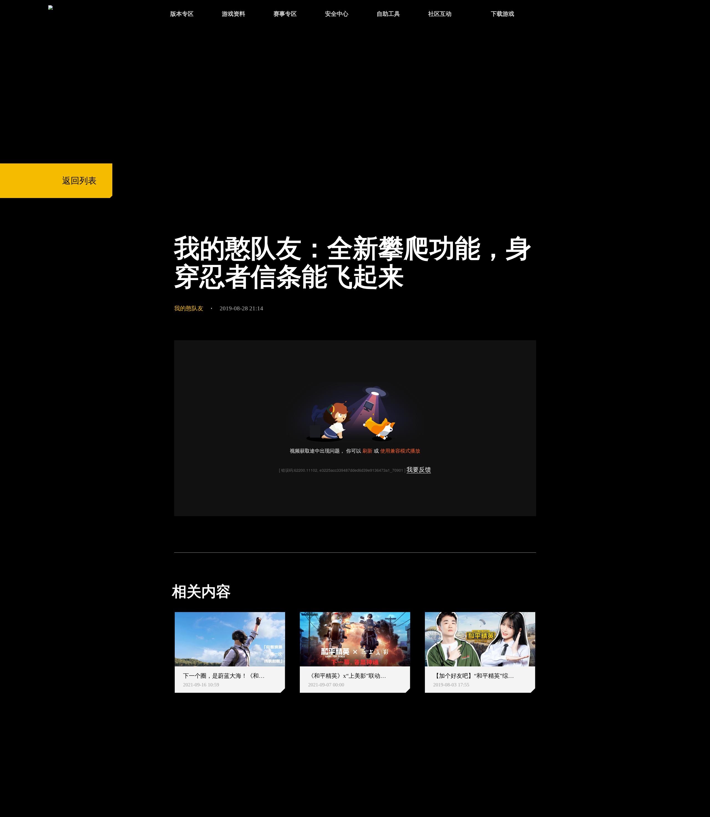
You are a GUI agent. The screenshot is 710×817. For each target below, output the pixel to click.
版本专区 (182, 14)
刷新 (367, 450)
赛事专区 (285, 14)
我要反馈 (419, 469)
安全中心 (336, 14)
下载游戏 (502, 14)
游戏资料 (233, 14)
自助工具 (388, 14)
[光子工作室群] (164, 762)
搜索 (552, 14)
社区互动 (440, 14)
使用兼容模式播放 (400, 450)
